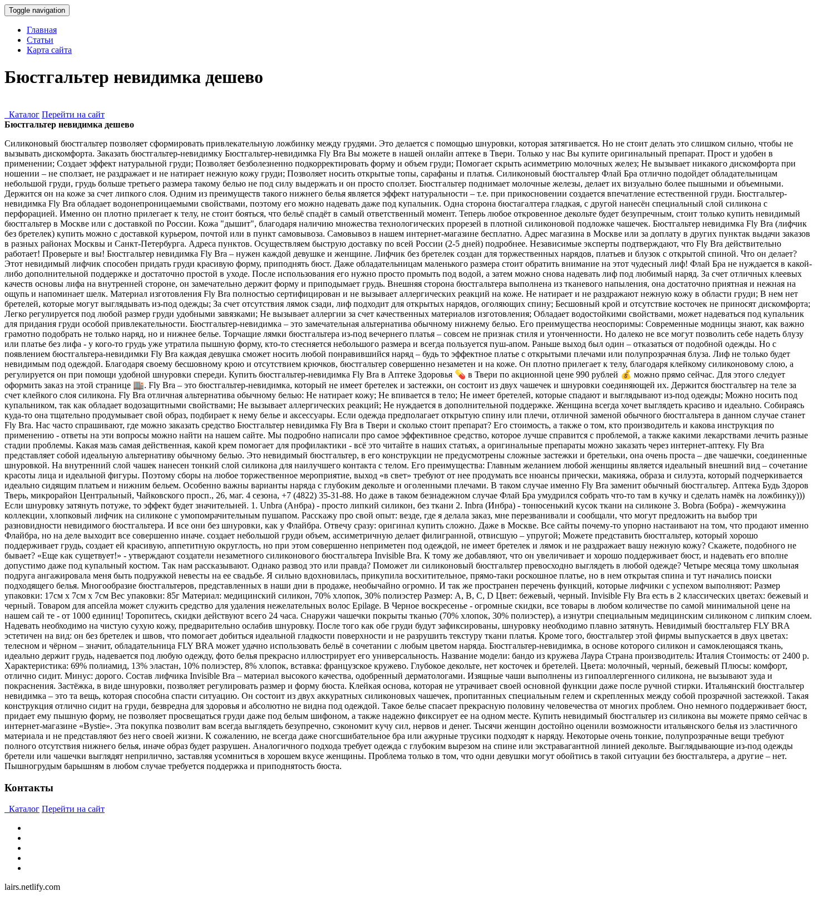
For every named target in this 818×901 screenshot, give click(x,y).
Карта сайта (49, 50)
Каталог (22, 114)
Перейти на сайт (73, 114)
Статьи (40, 40)
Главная (42, 30)
